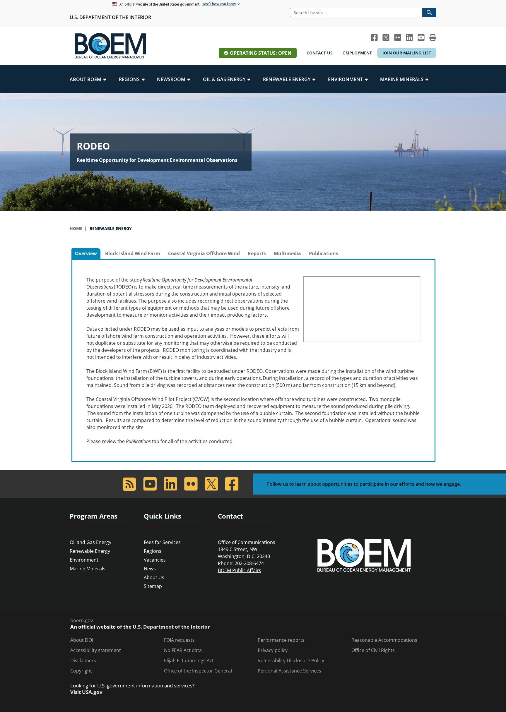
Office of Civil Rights (373, 650)
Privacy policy (273, 650)
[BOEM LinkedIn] (409, 37)
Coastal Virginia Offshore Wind (204, 253)
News (150, 568)
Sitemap (153, 586)
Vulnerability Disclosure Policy (291, 661)
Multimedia (287, 253)
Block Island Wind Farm (132, 253)
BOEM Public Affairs (239, 570)
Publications (323, 253)
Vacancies (155, 560)
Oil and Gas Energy (90, 542)
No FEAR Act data (183, 650)
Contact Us (320, 53)
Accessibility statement (95, 650)
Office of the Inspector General (198, 671)
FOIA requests (179, 640)
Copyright (81, 671)
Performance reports (281, 640)
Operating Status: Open (260, 53)
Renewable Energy (90, 551)
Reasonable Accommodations (384, 640)
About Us (154, 577)
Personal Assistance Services (289, 671)
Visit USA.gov (86, 692)
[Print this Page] (432, 37)
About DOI (81, 640)
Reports (257, 253)
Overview (86, 253)
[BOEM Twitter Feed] (385, 37)
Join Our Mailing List (406, 53)
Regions (152, 551)
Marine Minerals (87, 568)
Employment (357, 53)
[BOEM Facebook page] (374, 37)
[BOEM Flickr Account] (397, 37)
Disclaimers (83, 661)
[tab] (85, 253)
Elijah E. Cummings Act (189, 661)
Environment (84, 560)
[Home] (110, 46)
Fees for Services (162, 542)
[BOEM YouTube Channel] (421, 37)
